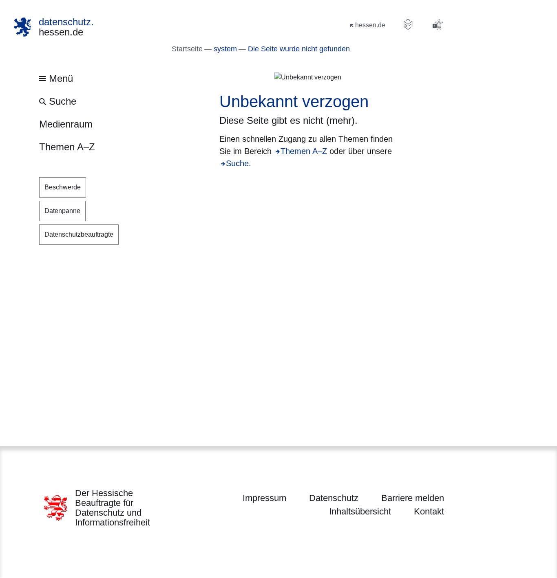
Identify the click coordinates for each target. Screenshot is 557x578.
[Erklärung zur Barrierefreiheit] (437, 24)
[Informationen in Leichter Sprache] (408, 24)
